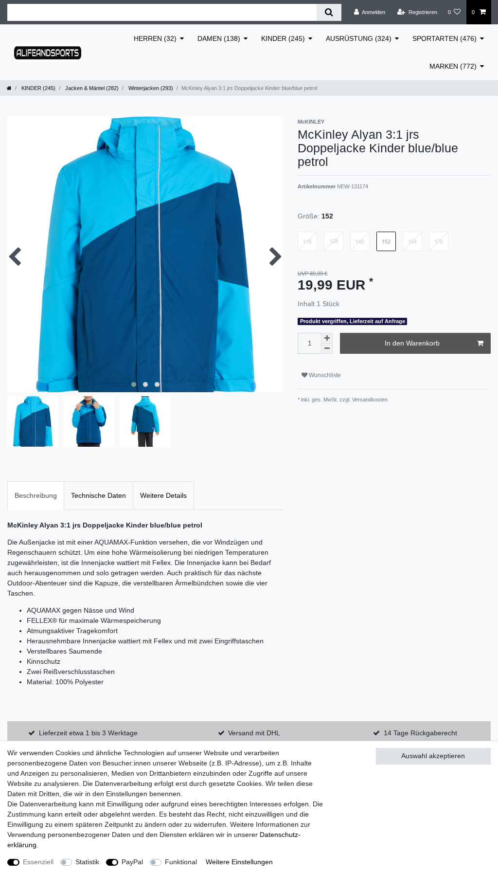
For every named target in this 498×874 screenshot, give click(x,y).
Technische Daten (98, 495)
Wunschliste (324, 375)
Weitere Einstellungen (239, 862)
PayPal (132, 862)
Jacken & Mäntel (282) (91, 88)
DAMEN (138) (218, 38)
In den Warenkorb (412, 343)
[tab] (35, 495)
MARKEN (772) (453, 66)
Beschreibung (36, 495)
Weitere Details (163, 495)
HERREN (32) (155, 38)
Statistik (87, 862)
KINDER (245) (283, 38)
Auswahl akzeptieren (433, 756)
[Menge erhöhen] (327, 338)
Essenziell (38, 862)
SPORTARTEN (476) (444, 38)
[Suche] (329, 12)
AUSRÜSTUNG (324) (358, 38)
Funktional (181, 862)
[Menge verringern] (327, 349)
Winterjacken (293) (150, 88)
